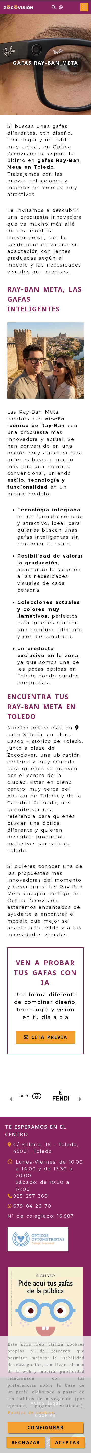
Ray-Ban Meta (39, 412)
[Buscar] (53, 7)
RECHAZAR (25, 1442)
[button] (84, 7)
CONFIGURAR (45, 1427)
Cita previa (48, 1037)
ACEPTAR (67, 1442)
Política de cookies (31, 1412)
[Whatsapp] (60, 7)
